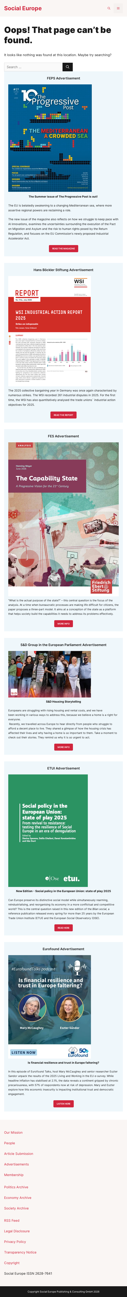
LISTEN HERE (63, 1103)
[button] (109, 8)
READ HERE (63, 927)
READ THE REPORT (63, 415)
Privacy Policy (15, 1242)
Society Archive (16, 1208)
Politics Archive (16, 1187)
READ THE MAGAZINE (63, 248)
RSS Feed (11, 1221)
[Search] (68, 67)
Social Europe (23, 8)
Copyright (12, 1263)
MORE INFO (64, 747)
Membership (13, 1175)
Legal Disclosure (17, 1231)
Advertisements (16, 1164)
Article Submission (18, 1154)
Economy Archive (17, 1198)
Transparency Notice (20, 1252)
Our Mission (13, 1133)
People (9, 1143)
